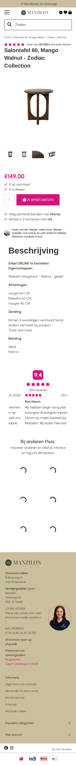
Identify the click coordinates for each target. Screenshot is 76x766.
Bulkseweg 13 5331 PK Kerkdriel (16, 577)
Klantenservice (14, 698)
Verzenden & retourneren (22, 691)
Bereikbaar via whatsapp (40, 4)
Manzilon (67, 749)
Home (7, 37)
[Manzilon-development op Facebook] (6, 748)
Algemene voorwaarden (21, 684)
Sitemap (10, 704)
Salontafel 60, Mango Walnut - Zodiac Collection (39, 37)
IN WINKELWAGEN (39, 200)
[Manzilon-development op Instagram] (12, 748)
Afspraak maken (15, 711)
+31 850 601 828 (15, 608)
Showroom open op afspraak (18, 642)
